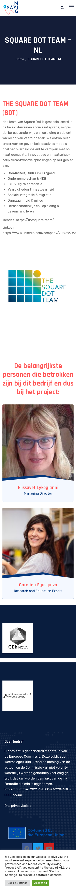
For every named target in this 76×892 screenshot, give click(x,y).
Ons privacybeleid (17, 806)
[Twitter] (38, 848)
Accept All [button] (40, 882)
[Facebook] (27, 848)
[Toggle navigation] (72, 5)
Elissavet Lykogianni (38, 488)
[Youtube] (49, 848)
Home (19, 59)
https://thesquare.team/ (35, 220)
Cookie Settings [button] (17, 882)
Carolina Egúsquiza (38, 585)
